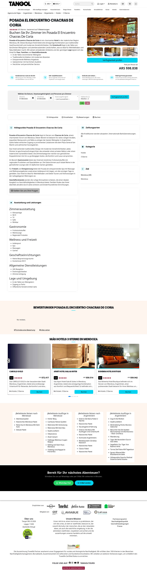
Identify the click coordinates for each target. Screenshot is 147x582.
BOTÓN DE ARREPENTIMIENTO (73, 568)
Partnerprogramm (120, 519)
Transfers (77, 9)
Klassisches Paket (85, 424)
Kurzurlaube (87, 9)
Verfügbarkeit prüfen (112, 60)
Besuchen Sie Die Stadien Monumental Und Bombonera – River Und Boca (121, 432)
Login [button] (101, 4)
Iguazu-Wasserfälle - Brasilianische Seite (118, 453)
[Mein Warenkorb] (129, 4)
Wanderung (114, 437)
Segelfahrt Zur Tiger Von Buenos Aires (119, 445)
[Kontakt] (122, 4)
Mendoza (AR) (86, 175)
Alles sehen (45, 330)
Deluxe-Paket (21, 430)
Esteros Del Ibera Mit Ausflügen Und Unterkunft (89, 431)
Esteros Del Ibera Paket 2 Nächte (88, 420)
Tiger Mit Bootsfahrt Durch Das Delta (120, 441)
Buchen (39, 392)
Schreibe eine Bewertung (25, 330)
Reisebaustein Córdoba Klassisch (87, 442)
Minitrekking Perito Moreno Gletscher (121, 426)
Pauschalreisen (55, 9)
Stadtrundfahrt (53, 431)
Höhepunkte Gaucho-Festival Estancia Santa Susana (121, 458)
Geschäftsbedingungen (120, 524)
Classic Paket (84, 449)
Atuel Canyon (53, 437)
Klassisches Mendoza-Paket (26, 422)
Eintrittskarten (124, 9)
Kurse (107, 9)
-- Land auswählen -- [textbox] (62, 99)
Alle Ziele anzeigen (24, 9)
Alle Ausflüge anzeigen (40, 9)
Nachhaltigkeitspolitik (120, 521)
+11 (133, 20)
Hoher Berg (52, 419)
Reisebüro (114, 4)
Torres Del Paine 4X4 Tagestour (122, 449)
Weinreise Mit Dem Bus (56, 428)
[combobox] (66, 98)
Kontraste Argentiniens (87, 438)
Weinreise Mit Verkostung (57, 425)
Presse (119, 526)
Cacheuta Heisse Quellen (57, 422)
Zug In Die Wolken (117, 419)
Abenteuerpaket (22, 419)
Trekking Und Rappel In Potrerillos (56, 451)
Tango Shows (67, 9)
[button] (83, 4)
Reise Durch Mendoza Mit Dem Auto (28, 426)
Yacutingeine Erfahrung (88, 427)
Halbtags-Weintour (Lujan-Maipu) (58, 441)
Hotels (114, 9)
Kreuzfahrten (98, 9)
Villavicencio (52, 434)
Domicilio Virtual (29, 527)
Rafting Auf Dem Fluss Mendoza (56, 446)
